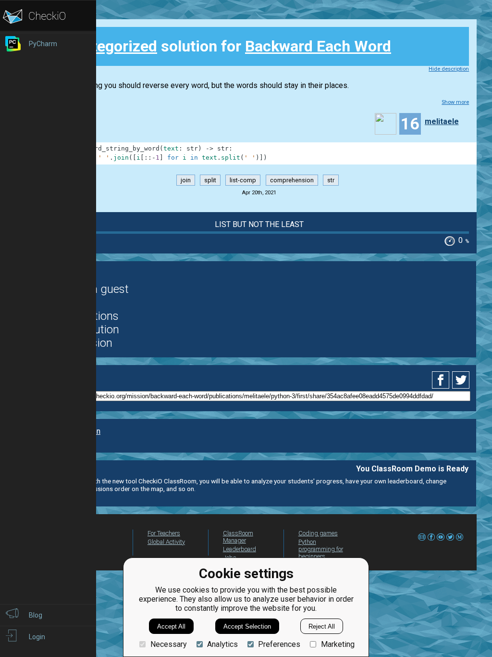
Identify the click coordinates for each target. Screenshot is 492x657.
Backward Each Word (318, 46)
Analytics (222, 644)
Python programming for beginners (320, 549)
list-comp (243, 180)
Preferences (279, 644)
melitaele (442, 121)
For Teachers (164, 533)
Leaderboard (239, 549)
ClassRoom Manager (238, 537)
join (186, 180)
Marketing (337, 644)
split (210, 180)
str (330, 180)
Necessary (168, 644)
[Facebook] (442, 380)
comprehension (292, 180)
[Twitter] (461, 380)
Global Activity (166, 541)
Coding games (318, 533)
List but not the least (259, 224)
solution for (224, 46)
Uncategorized (107, 46)
